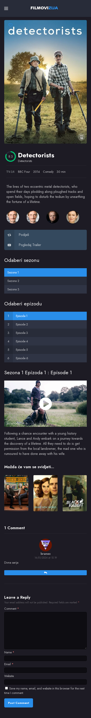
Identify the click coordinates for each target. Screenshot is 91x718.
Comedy (48, 172)
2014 (36, 172)
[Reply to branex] (45, 573)
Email (9, 664)
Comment (11, 608)
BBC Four (24, 172)
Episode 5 (22, 350)
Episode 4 (22, 341)
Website (9, 676)
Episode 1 (22, 316)
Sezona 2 (13, 281)
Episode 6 (22, 358)
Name (9, 652)
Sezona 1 (13, 272)
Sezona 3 (13, 289)
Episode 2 (22, 324)
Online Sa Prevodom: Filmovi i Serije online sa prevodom (44, 7)
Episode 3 (22, 333)
